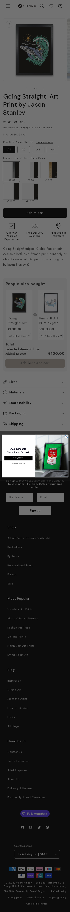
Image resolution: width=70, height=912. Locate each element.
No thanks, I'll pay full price (18, 463)
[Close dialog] (66, 436)
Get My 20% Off (18, 458)
